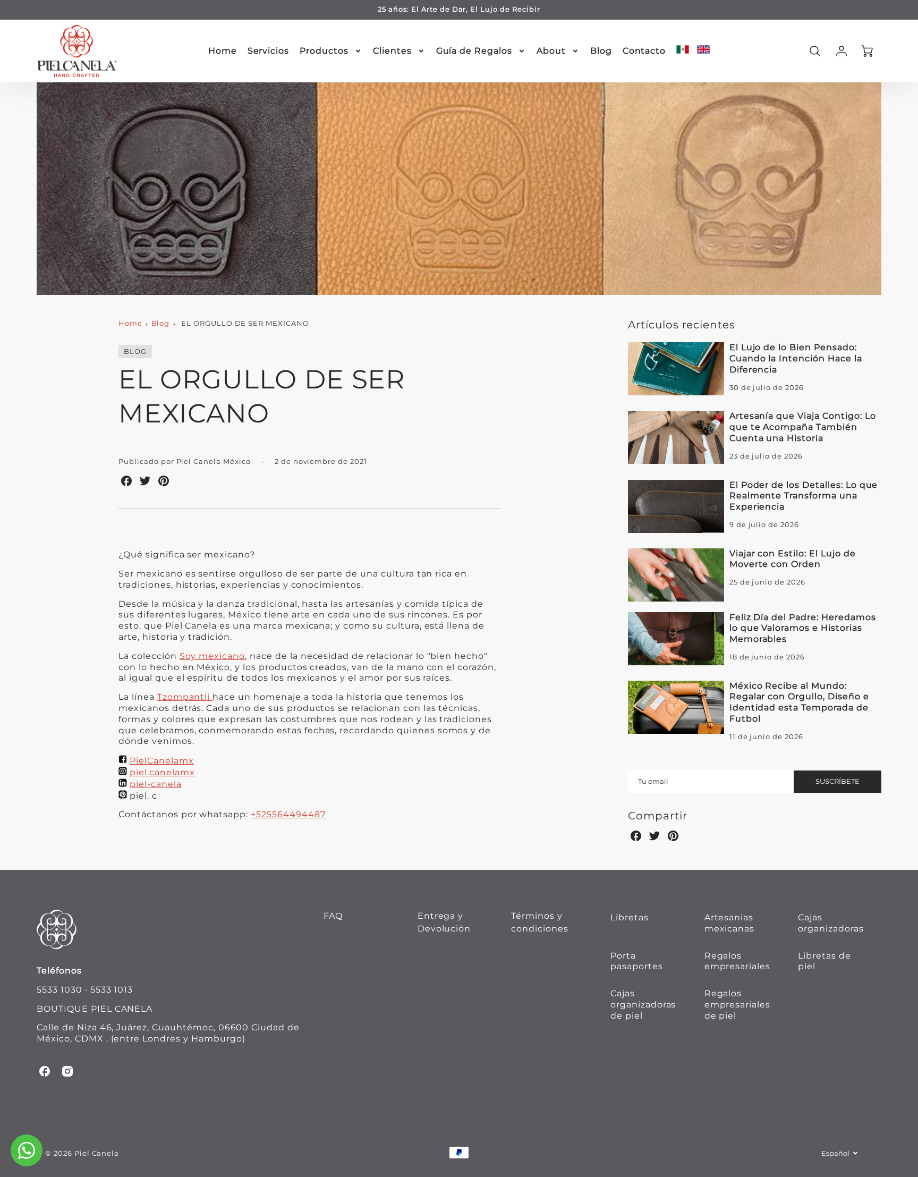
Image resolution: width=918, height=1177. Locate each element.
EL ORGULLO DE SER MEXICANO (245, 323)
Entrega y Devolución (444, 922)
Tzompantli (185, 697)
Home (222, 51)
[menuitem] (222, 51)
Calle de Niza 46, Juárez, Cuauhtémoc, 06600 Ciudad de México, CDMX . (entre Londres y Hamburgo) (168, 1033)
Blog (601, 51)
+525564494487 (288, 814)
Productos (324, 51)
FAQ (333, 916)
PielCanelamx (162, 761)
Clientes (392, 51)
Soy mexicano (212, 656)
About (551, 51)
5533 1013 (111, 990)
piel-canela (156, 784)
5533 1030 (59, 990)
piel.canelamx (162, 772)
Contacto (644, 51)
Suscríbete (837, 781)
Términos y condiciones (539, 922)
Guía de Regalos (474, 51)
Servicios (269, 51)
